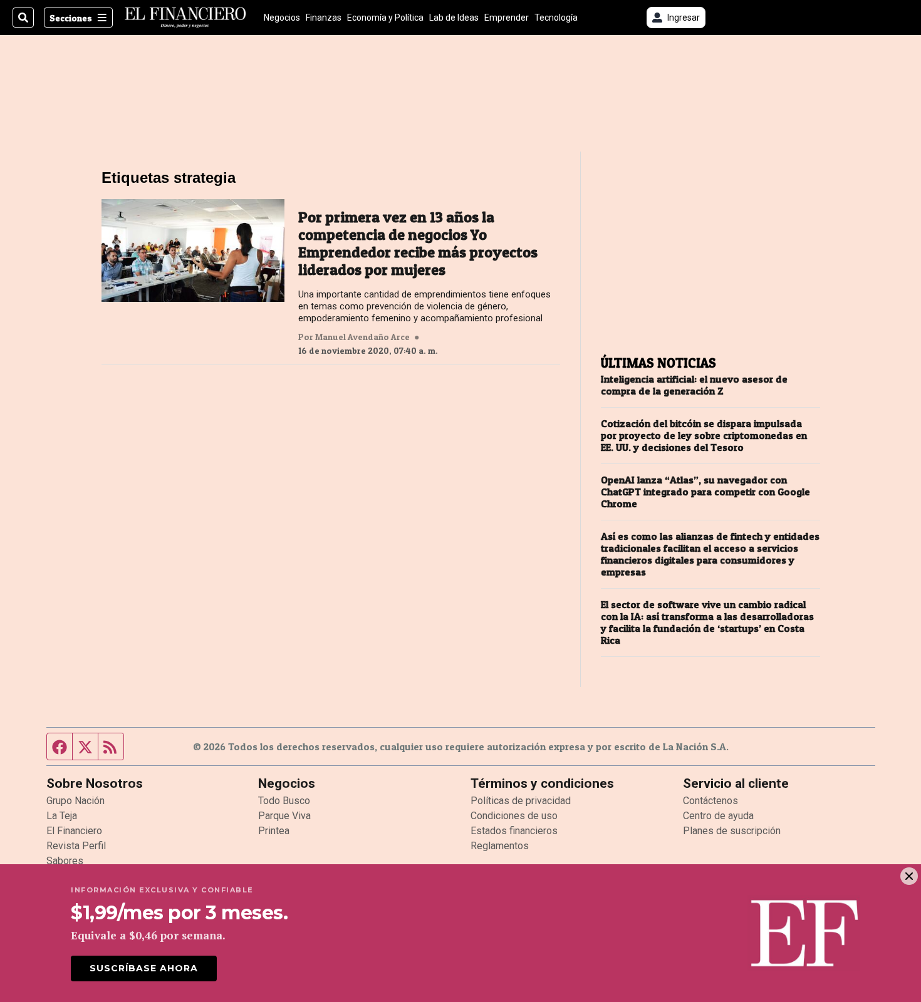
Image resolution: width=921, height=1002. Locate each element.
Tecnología (556, 17)
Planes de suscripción (732, 831)
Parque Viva (284, 816)
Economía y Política (385, 17)
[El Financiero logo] (185, 17)
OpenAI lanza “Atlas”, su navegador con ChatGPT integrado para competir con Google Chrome (705, 492)
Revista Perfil (76, 846)
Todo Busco (284, 801)
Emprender (506, 17)
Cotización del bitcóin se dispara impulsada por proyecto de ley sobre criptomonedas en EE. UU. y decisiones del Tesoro (704, 435)
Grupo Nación (75, 801)
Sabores (64, 861)
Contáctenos (710, 801)
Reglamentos (500, 846)
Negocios (282, 17)
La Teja (61, 816)
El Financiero (74, 831)
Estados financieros (514, 831)
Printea (273, 831)
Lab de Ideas (454, 17)
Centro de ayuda (718, 816)
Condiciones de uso (514, 816)
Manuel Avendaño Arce (362, 337)
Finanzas (323, 17)
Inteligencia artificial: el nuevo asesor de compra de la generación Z (694, 385)
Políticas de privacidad (521, 801)
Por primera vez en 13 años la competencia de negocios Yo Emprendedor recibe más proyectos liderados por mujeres (418, 244)
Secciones (70, 18)
